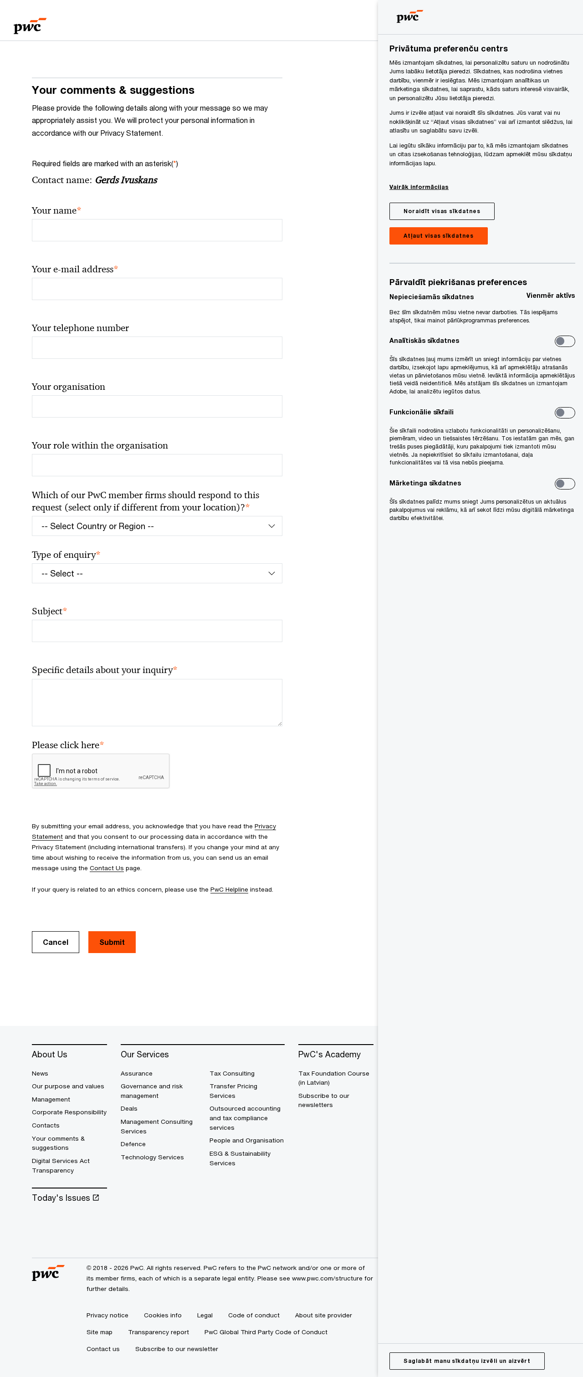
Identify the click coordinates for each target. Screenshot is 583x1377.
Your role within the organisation (100, 445)
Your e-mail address (75, 269)
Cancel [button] (55, 942)
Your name (57, 210)
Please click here (68, 745)
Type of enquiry (66, 555)
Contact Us (107, 868)
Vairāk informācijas (419, 186)
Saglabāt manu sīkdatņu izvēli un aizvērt (467, 1360)
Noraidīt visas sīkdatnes (442, 211)
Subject (49, 611)
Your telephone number (80, 328)
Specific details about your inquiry (105, 670)
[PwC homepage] (30, 23)
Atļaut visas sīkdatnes (439, 235)
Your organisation (68, 387)
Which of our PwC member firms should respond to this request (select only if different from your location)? (145, 501)
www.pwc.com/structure (327, 1278)
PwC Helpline (229, 889)
